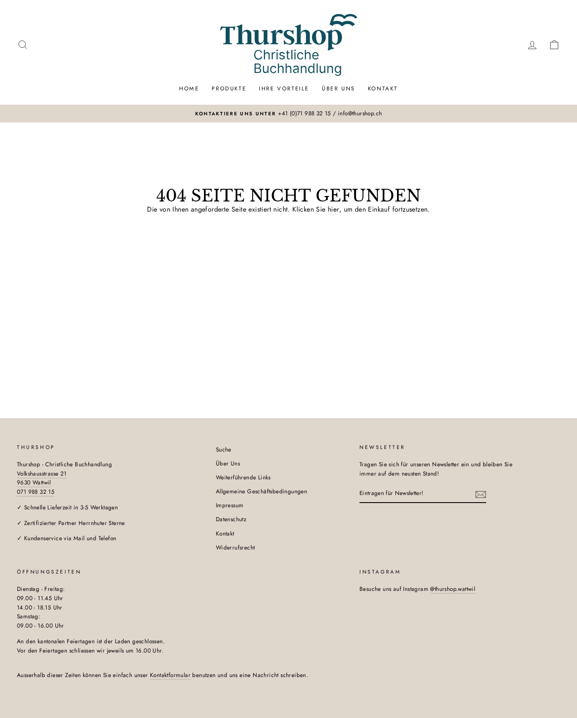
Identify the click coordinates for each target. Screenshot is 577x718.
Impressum (230, 505)
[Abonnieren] (480, 493)
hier (333, 209)
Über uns (338, 88)
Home (189, 88)
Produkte (229, 88)
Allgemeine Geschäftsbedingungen (261, 491)
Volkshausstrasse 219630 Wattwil (42, 478)
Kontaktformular (170, 675)
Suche (223, 449)
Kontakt (383, 88)
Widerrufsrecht (235, 547)
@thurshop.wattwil (452, 589)
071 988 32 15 (35, 491)
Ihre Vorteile (284, 88)
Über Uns (228, 463)
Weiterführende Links (243, 477)
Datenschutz (231, 519)
